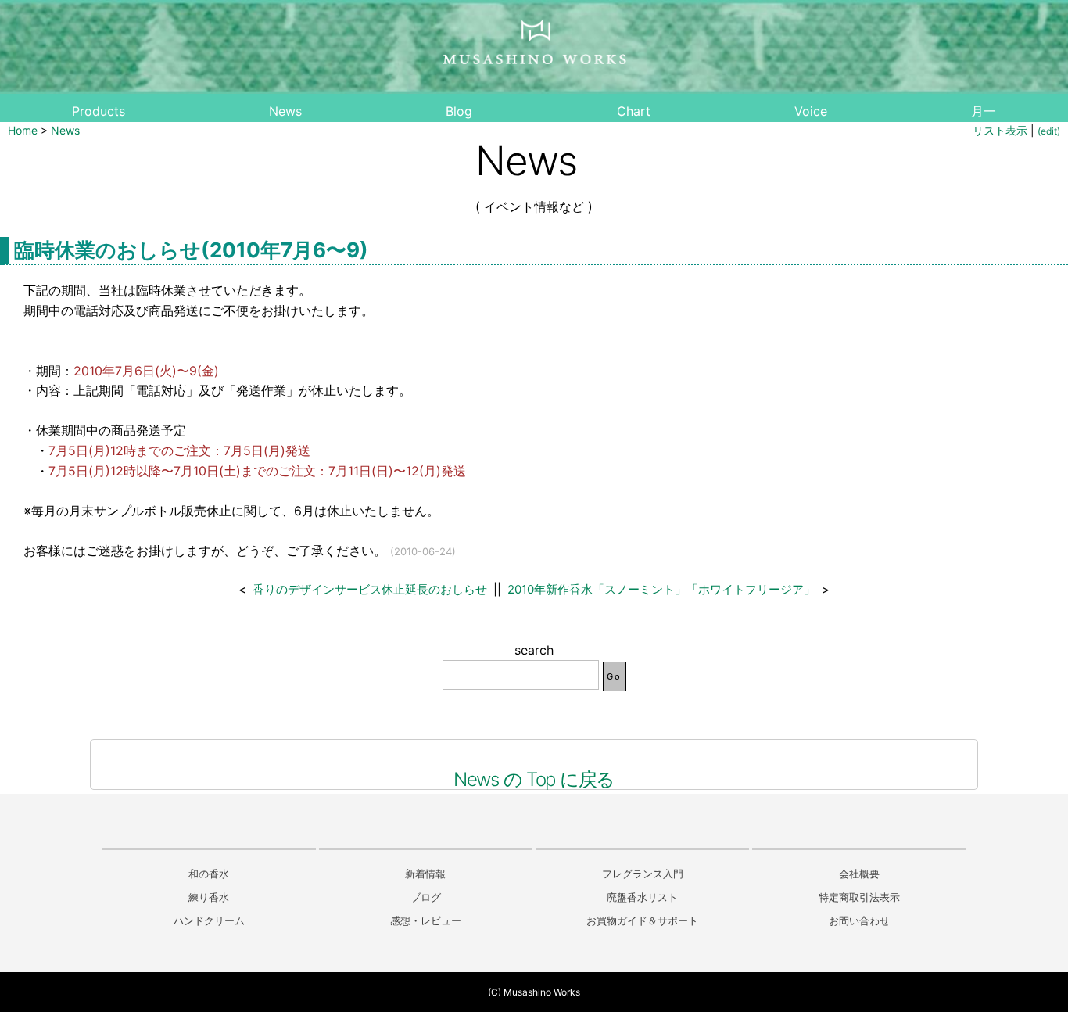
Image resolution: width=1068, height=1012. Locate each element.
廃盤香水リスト (642, 897)
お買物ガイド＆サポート (642, 921)
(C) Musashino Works (534, 992)
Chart (633, 111)
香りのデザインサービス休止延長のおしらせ (370, 589)
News (285, 111)
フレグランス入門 (642, 874)
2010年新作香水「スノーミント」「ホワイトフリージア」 (661, 589)
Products (98, 111)
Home (23, 130)
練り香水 (208, 897)
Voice (810, 111)
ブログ (425, 897)
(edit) (1049, 131)
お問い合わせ (859, 921)
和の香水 (208, 874)
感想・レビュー (425, 921)
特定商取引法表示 (859, 897)
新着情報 (425, 874)
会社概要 (859, 874)
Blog (459, 111)
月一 (983, 111)
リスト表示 (1000, 130)
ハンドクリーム (209, 921)
